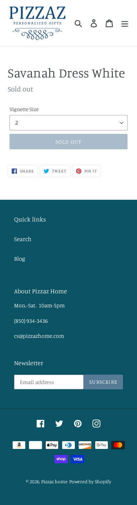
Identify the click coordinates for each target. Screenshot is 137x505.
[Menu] (124, 23)
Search (22, 239)
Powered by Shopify (90, 481)
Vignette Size (24, 109)
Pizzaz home (54, 481)
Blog (19, 258)
